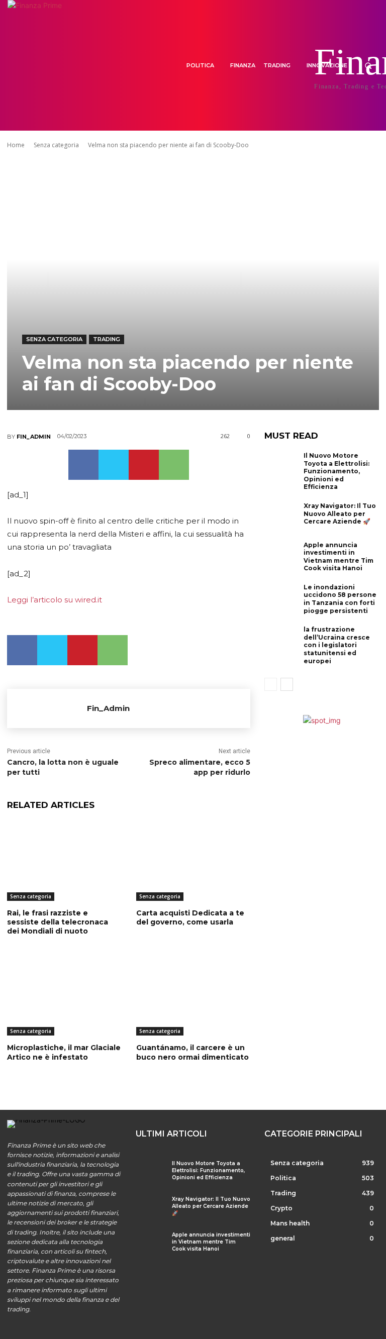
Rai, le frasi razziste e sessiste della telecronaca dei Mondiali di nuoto (57, 922)
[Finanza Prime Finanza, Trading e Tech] (45, 65)
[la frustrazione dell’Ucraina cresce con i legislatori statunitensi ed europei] (281, 641)
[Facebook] (83, 465)
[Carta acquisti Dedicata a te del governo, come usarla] (193, 861)
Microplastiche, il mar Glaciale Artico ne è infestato (64, 1052)
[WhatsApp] (174, 465)
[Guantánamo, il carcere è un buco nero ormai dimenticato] (193, 996)
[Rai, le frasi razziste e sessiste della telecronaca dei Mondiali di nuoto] (64, 861)
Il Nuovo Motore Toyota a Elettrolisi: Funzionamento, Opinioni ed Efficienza (336, 471)
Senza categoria (56, 145)
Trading (106, 339)
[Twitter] (114, 465)
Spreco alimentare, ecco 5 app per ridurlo (199, 767)
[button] (368, 65)
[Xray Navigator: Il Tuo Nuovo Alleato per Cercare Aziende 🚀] (281, 517)
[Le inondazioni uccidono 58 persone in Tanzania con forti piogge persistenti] (281, 598)
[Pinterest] (144, 465)
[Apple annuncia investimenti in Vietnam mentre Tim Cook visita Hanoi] (281, 556)
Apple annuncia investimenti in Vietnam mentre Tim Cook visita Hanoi (338, 556)
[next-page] (286, 684)
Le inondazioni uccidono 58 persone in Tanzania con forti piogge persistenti (340, 598)
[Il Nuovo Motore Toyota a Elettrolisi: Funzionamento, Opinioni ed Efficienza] (281, 467)
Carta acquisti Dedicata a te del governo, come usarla (190, 917)
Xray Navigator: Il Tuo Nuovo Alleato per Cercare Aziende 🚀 (340, 513)
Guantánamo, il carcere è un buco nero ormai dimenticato (192, 1052)
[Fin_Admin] (47, 708)
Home (16, 145)
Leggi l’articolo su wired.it (54, 599)
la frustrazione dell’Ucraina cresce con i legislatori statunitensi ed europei (337, 645)
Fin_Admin (34, 436)
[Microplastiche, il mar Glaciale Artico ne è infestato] (64, 996)
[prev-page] (270, 684)
